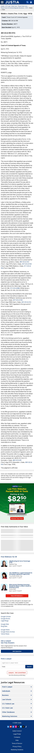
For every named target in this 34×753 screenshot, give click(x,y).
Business (5, 695)
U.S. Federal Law (8, 704)
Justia (2, 6)
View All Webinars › (17, 596)
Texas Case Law (22, 6)
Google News (5, 630)
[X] (23, 727)
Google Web (5, 624)
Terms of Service (17, 743)
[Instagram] (16, 727)
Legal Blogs (5, 621)
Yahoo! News (5, 634)
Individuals (6, 691)
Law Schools (6, 699)
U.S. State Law (7, 708)
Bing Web (4, 626)
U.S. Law (7, 6)
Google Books (5, 619)
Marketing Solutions (9, 716)
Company (17, 737)
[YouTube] (11, 727)
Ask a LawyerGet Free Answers (7, 642)
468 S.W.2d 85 (17, 460)
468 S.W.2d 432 (24, 262)
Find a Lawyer (6, 659)
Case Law (14, 6)
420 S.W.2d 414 (26, 302)
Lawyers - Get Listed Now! (17, 672)
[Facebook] (13, 727)
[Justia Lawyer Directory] (26, 727)
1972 (26, 8)
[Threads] (18, 727)
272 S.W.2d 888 (14, 288)
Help (17, 740)
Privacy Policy (17, 746)
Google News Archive (8, 632)
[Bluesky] (21, 727)
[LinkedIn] (8, 727)
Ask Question (17, 651)
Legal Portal (17, 734)
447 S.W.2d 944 (26, 264)
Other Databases (8, 712)
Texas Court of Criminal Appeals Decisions (12, 8)
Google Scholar (6, 616)
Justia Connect (17, 731)
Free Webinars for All (9, 557)
